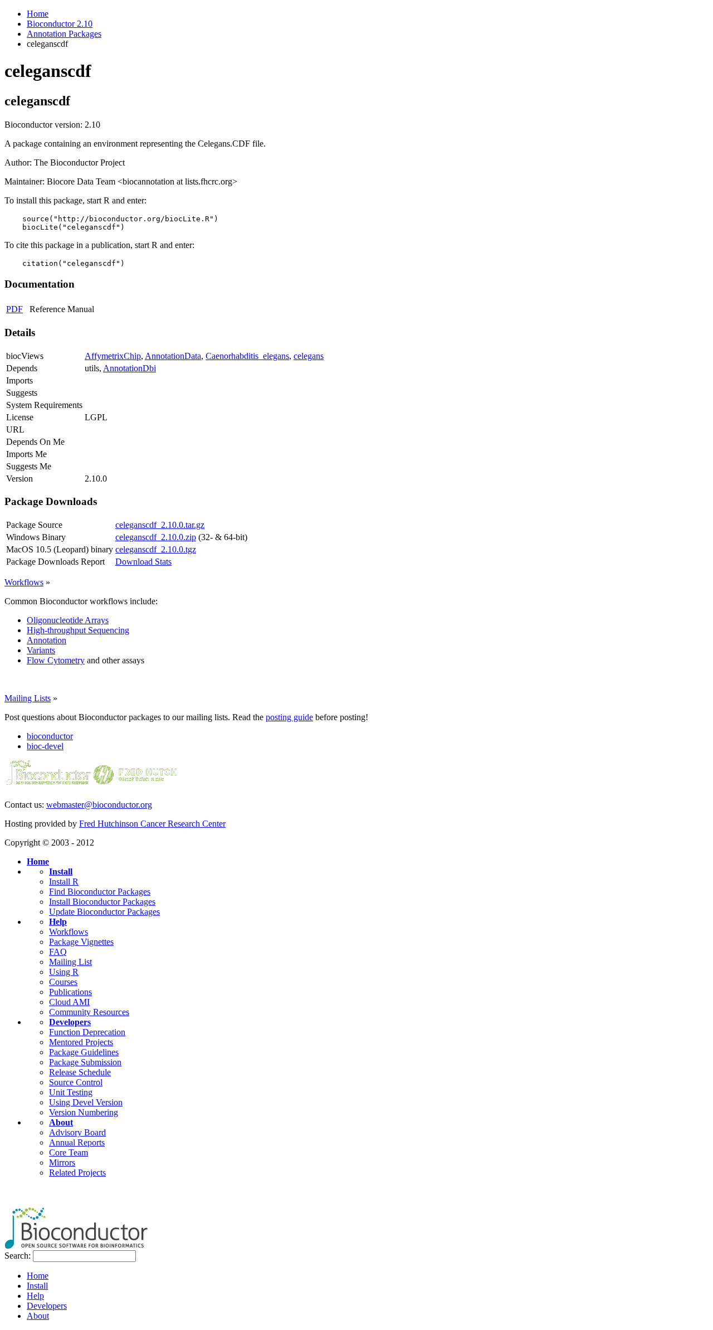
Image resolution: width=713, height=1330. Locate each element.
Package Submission (85, 1062)
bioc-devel (45, 746)
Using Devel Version (86, 1102)
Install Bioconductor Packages (102, 901)
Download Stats (143, 561)
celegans (309, 356)
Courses (63, 982)
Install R (64, 881)
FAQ (58, 952)
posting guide (289, 717)
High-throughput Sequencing (78, 630)
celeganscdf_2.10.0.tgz (155, 549)
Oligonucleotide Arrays (68, 620)
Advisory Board (77, 1132)
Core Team (68, 1152)
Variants (41, 650)
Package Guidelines (84, 1052)
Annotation (46, 640)
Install (60, 871)
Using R (64, 972)
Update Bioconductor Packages (104, 911)
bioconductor (50, 736)
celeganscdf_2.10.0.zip (155, 537)
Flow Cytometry (56, 660)
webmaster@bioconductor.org (99, 804)
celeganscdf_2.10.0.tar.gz (159, 525)
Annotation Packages (64, 33)
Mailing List (70, 962)
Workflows (23, 582)
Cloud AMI (69, 1002)
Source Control (75, 1082)
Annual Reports (77, 1142)
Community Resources (89, 1012)
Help (58, 921)
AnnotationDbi (129, 368)
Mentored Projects (81, 1042)
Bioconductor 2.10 (59, 23)
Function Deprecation (87, 1032)
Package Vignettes (81, 941)
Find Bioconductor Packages (99, 891)
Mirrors (62, 1162)
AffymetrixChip (113, 356)
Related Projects (77, 1172)
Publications (70, 992)
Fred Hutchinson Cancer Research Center (152, 823)
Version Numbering (83, 1112)
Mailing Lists (27, 698)
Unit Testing (70, 1092)
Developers (70, 1022)
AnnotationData (173, 356)
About (61, 1122)
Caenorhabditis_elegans (247, 356)
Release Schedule (80, 1072)
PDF (14, 309)
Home (37, 13)
